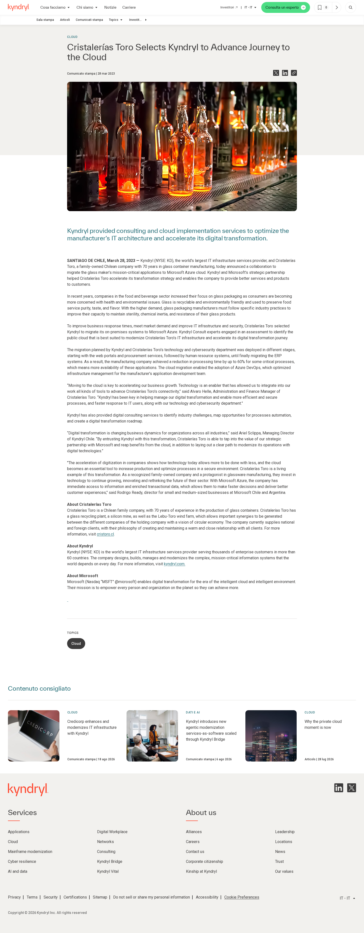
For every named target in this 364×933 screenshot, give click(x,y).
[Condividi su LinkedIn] (285, 73)
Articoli (65, 20)
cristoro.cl (105, 534)
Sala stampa (45, 20)
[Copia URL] (294, 73)
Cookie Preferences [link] (241, 897)
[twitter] (351, 787)
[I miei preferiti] (336, 7)
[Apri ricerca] (350, 7)
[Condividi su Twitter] (276, 73)
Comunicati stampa (89, 20)
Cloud (72, 37)
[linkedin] (338, 787)
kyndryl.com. (174, 564)
